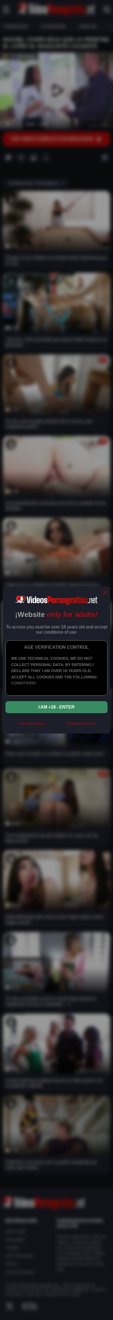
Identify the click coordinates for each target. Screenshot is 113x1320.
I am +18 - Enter (56, 707)
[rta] (55, 725)
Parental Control (80, 723)
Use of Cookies (31, 723)
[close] (105, 593)
